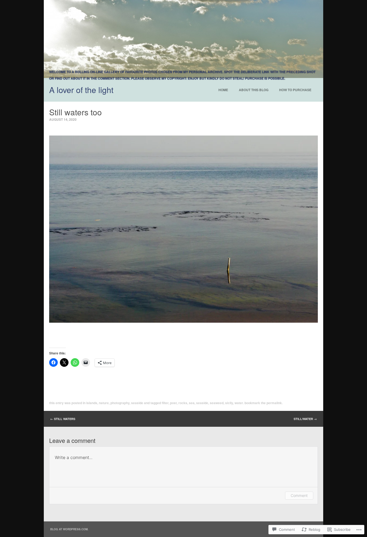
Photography (119, 402)
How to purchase (295, 89)
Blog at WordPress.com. (69, 529)
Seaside (137, 402)
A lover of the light (81, 89)
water (239, 402)
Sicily (229, 402)
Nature (104, 402)
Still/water (305, 419)
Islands (91, 402)
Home (223, 89)
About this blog (253, 89)
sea (192, 402)
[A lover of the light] (183, 39)
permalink (274, 402)
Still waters (62, 419)
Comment (299, 495)
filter (165, 402)
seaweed (217, 402)
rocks (182, 402)
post (173, 402)
